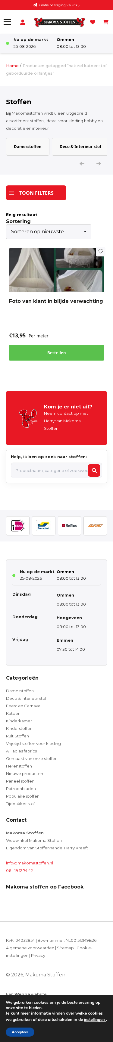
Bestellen (56, 352)
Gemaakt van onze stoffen (32, 758)
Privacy (38, 955)
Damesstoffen (28, 146)
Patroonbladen (21, 788)
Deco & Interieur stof (80, 146)
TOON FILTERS (36, 193)
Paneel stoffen (20, 781)
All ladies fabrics (21, 751)
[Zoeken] (94, 470)
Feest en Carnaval (23, 705)
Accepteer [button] (20, 1032)
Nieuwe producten (24, 773)
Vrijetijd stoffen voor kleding (33, 743)
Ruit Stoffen (17, 735)
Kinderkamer (19, 720)
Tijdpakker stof (20, 803)
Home (12, 65)
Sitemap (65, 947)
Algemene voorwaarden (30, 947)
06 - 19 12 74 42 (19, 870)
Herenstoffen (19, 766)
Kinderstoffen (19, 728)
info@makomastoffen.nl (29, 863)
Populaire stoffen (22, 796)
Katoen (13, 713)
